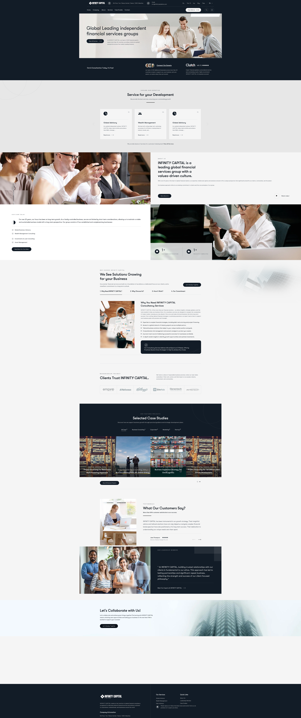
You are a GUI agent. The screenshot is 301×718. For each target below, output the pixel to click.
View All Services (169, 144)
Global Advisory (110, 123)
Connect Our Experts (164, 65)
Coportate (91, 467)
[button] (93, 124)
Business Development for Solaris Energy (133, 473)
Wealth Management (147, 123)
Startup (104, 467)
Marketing (98, 467)
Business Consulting (123, 470)
